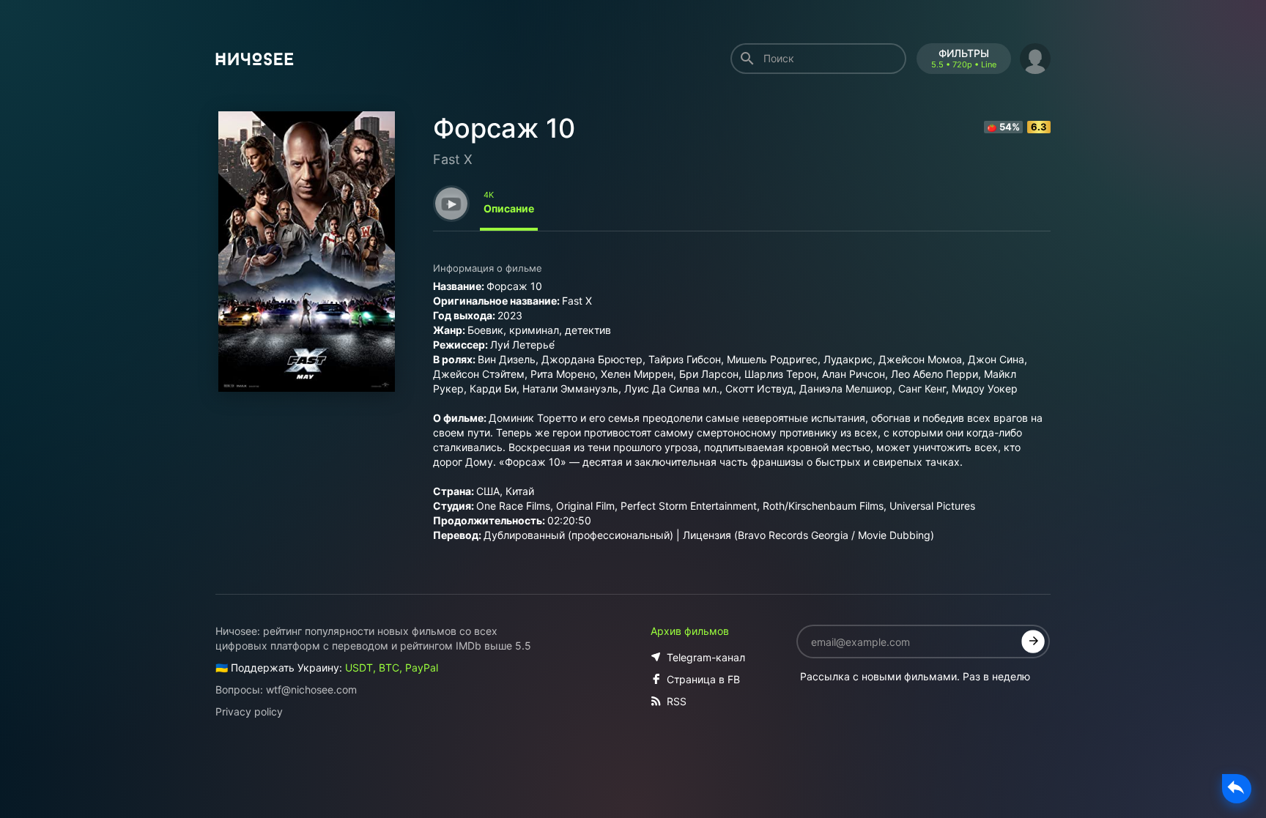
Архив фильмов (690, 631)
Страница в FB (703, 679)
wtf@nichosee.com (311, 689)
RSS (676, 701)
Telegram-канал (706, 657)
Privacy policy (249, 711)
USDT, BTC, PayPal (391, 667)
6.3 (1039, 127)
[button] (1035, 57)
